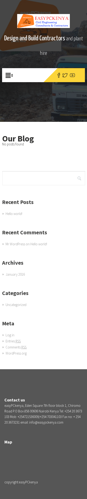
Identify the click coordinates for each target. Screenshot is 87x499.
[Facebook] (59, 75)
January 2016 (15, 274)
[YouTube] (72, 75)
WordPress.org (16, 353)
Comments (16, 347)
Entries (13, 341)
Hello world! (14, 213)
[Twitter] (65, 75)
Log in (10, 335)
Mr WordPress (15, 244)
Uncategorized (16, 304)
